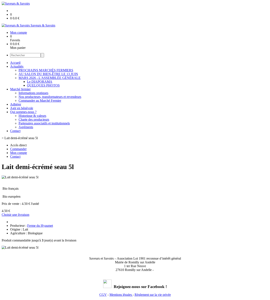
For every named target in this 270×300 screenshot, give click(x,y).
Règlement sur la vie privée (153, 294)
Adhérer (15, 104)
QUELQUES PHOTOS (43, 85)
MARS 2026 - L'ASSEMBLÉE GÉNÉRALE (50, 78)
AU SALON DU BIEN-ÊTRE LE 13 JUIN (48, 74)
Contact (15, 131)
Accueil (15, 62)
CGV (103, 294)
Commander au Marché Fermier (40, 100)
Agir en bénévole (21, 108)
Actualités (16, 66)
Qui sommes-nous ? (23, 112)
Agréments (26, 127)
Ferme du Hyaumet (40, 225)
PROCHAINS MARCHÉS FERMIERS (46, 70)
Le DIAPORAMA (39, 81)
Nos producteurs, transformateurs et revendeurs (50, 97)
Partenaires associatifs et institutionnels (44, 123)
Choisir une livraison (15, 214)
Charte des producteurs (34, 119)
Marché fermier (20, 89)
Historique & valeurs (32, 115)
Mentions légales (121, 294)
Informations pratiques (33, 93)
